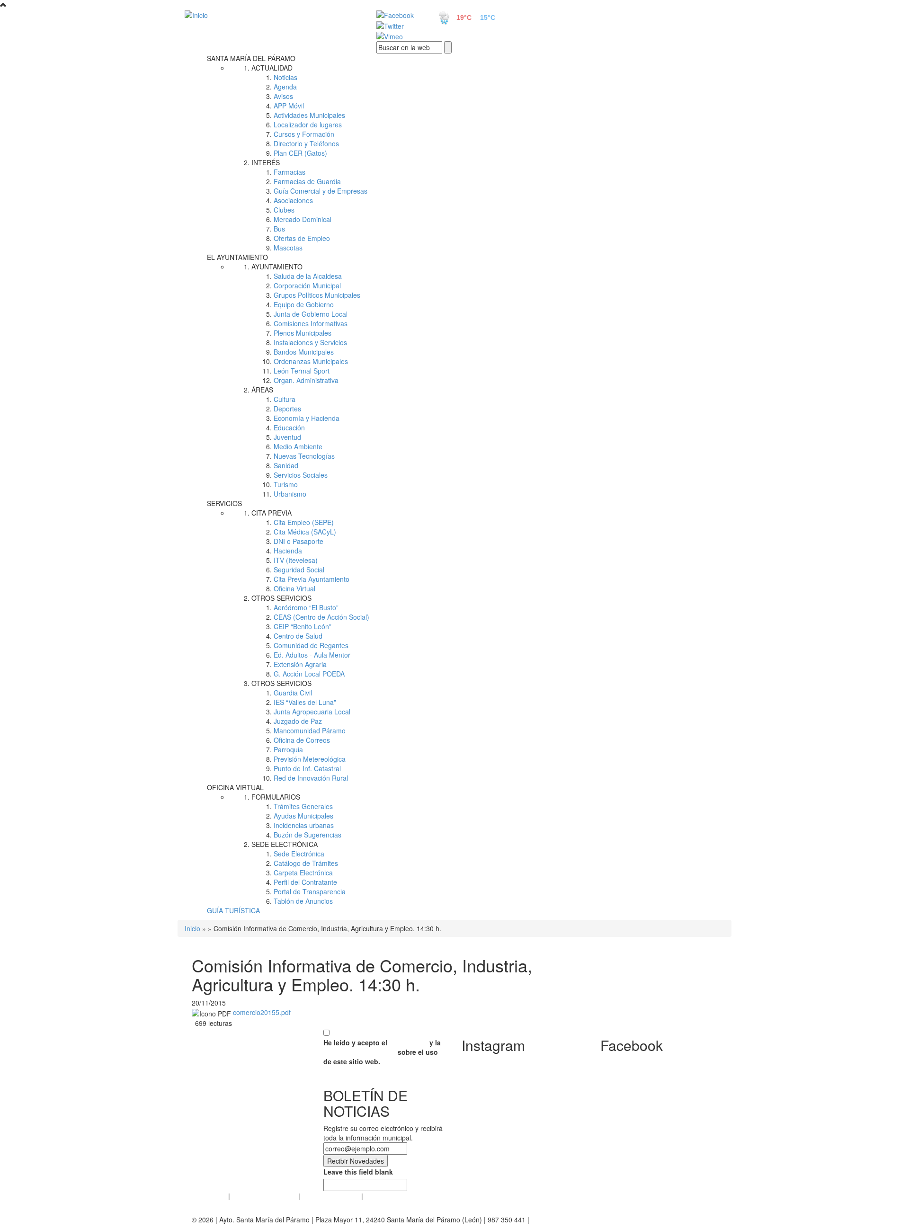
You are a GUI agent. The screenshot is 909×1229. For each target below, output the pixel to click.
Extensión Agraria (300, 664)
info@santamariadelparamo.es (577, 1219)
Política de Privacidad (264, 1196)
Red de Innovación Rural (311, 778)
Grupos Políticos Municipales (317, 295)
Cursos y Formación (304, 134)
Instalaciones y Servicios (310, 342)
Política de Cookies (330, 1196)
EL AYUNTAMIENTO (237, 257)
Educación (289, 427)
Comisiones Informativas (311, 323)
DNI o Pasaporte (298, 541)
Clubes (284, 209)
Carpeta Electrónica (303, 872)
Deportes (287, 408)
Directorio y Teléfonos (306, 143)
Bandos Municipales (304, 351)
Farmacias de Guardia (307, 181)
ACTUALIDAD (272, 67)
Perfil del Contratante (305, 882)
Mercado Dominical (302, 219)
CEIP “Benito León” (302, 626)
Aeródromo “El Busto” (306, 607)
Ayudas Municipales (303, 815)
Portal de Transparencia (310, 891)
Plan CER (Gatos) (300, 153)
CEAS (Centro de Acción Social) (321, 617)
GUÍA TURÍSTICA (233, 910)
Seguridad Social (299, 569)
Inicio (192, 928)
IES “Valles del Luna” (305, 702)
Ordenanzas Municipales (311, 361)
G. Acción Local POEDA (309, 673)
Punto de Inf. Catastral (307, 768)
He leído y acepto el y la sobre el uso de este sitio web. (382, 1052)
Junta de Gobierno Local (311, 314)
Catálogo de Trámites (306, 863)
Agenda (285, 86)
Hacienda (288, 550)
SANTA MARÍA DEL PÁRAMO (251, 58)
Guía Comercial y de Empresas (320, 191)
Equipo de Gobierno (304, 304)
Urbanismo (290, 494)
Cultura (284, 399)
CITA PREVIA (271, 512)
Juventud (287, 437)
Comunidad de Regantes (311, 645)
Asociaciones (293, 200)
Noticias (285, 77)
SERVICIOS (224, 503)
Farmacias (289, 172)
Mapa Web (381, 1196)
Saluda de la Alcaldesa (308, 276)
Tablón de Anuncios (303, 901)
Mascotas (288, 247)
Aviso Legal (209, 1196)
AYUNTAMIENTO (277, 266)
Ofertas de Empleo (302, 238)
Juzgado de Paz (298, 721)
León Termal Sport (302, 370)
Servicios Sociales (301, 475)
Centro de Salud (298, 636)
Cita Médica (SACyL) (305, 531)
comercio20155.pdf (262, 1012)
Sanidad (286, 465)
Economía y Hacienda (306, 418)
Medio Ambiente (298, 446)
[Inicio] (270, 14)
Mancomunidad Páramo (310, 730)
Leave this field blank (358, 1171)
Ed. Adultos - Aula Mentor (312, 654)
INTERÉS (265, 162)
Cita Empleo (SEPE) (304, 522)
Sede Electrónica (299, 853)
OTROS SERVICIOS (281, 598)
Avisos (283, 96)
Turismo (286, 484)
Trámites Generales (303, 806)
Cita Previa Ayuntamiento (311, 579)
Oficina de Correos (302, 740)
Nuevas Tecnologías (304, 456)
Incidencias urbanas (304, 825)
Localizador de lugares (308, 124)
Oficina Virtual (294, 588)
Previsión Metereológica (310, 759)
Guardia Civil (293, 692)
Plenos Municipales (302, 333)
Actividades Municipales (309, 115)
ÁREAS (262, 389)
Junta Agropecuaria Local (312, 711)
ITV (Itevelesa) (296, 560)
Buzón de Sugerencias (307, 834)
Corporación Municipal (307, 285)
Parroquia (288, 749)
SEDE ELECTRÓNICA (284, 844)
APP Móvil (289, 105)
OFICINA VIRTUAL (235, 787)
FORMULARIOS (275, 797)
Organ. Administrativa (306, 380)
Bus (279, 228)
